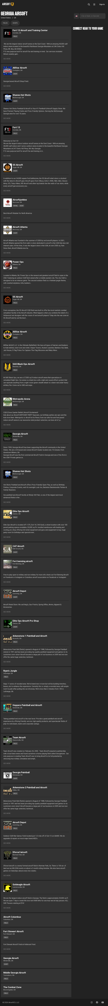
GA (15, 18)
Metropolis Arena (21, 399)
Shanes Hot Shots (22, 95)
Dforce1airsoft (20, 852)
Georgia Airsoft (20, 434)
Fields (5, 23)
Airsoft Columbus (12, 917)
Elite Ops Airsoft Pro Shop (26, 621)
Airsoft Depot (19, 591)
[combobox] (92, 16)
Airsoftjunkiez (20, 199)
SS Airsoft (18, 165)
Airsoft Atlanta (20, 227)
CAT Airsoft (18, 546)
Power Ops (18, 262)
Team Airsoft (19, 737)
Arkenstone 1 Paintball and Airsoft (30, 636)
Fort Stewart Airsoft (13, 931)
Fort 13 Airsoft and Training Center (30, 30)
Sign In (102, 4)
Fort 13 (16, 127)
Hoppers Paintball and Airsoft (27, 705)
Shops (15, 23)
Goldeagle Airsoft (21, 884)
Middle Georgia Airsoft (14, 972)
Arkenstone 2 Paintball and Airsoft (30, 787)
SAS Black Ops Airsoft (24, 364)
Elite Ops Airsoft (21, 511)
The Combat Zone (12, 987)
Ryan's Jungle (10, 671)
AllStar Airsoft (20, 68)
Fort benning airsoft (23, 561)
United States (6, 18)
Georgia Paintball (21, 772)
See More (7, 59)
